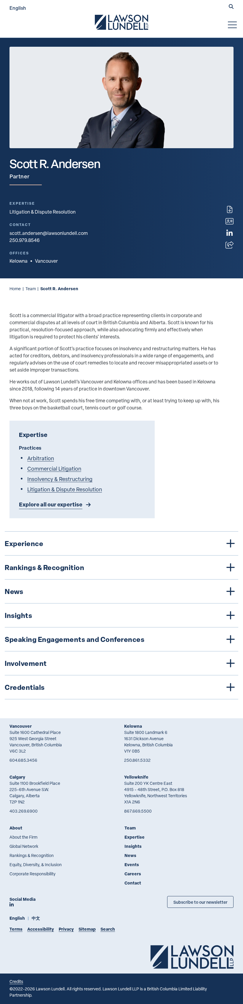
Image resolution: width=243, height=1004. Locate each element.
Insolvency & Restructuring (59, 478)
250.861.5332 (137, 760)
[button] (231, 7)
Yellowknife (136, 777)
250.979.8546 (24, 240)
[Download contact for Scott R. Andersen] (230, 221)
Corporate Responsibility (32, 874)
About (15, 828)
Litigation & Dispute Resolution (42, 212)
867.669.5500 (138, 811)
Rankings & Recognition (31, 855)
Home (15, 288)
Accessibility (40, 929)
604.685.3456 (23, 760)
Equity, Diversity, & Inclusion (35, 864)
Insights (133, 846)
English (17, 7)
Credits (16, 981)
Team (30, 288)
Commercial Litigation (54, 468)
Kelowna (133, 726)
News (130, 855)
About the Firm (23, 837)
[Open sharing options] (230, 244)
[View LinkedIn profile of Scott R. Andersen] (229, 233)
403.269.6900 (23, 811)
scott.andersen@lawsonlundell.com (48, 233)
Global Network (23, 846)
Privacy (66, 929)
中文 (36, 918)
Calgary (17, 777)
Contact (132, 883)
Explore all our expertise (50, 504)
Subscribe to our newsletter (200, 902)
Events (131, 864)
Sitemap (87, 929)
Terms (16, 929)
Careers (132, 874)
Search (107, 929)
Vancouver (20, 726)
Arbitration (40, 458)
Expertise (134, 837)
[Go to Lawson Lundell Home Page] (121, 22)
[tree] (121, 615)
